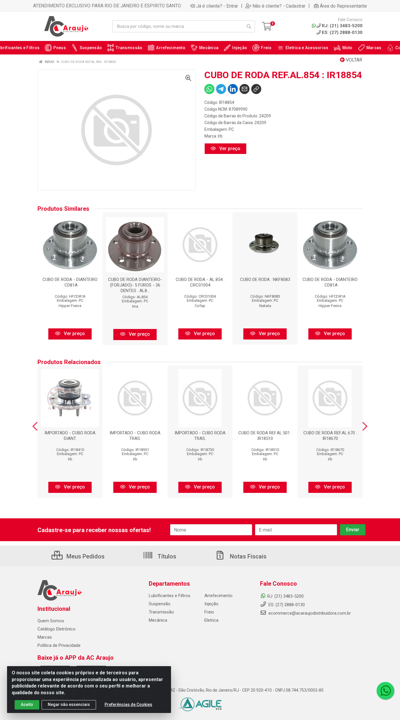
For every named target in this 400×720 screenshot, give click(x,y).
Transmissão (161, 612)
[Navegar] (35, 426)
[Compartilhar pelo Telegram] (221, 89)
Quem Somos (50, 620)
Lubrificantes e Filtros (169, 595)
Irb (220, 136)
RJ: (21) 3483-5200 (285, 596)
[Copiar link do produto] (256, 89)
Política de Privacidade (59, 645)
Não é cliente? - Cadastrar (278, 6)
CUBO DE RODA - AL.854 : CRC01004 (200, 282)
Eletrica (211, 620)
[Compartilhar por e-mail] (244, 89)
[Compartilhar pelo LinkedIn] (233, 89)
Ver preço (229, 148)
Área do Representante (343, 6)
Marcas (44, 637)
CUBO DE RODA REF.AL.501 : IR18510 (265, 435)
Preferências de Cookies (128, 704)
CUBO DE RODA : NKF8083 (265, 279)
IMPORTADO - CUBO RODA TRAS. (135, 435)
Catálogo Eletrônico (56, 629)
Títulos (166, 556)
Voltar (353, 60)
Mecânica (158, 620)
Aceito (27, 704)
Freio (209, 612)
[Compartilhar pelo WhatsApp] (209, 89)
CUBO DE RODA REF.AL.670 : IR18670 (330, 435)
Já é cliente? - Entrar (217, 6)
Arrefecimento (218, 595)
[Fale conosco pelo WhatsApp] (385, 691)
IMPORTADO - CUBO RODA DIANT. (70, 435)
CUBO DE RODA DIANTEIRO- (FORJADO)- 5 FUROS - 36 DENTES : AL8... (135, 285)
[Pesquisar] (249, 26)
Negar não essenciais (69, 704)
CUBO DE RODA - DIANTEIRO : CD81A (70, 282)
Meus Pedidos (85, 556)
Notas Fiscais (247, 556)
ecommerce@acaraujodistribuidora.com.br (310, 613)
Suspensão (159, 603)
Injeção (211, 603)
